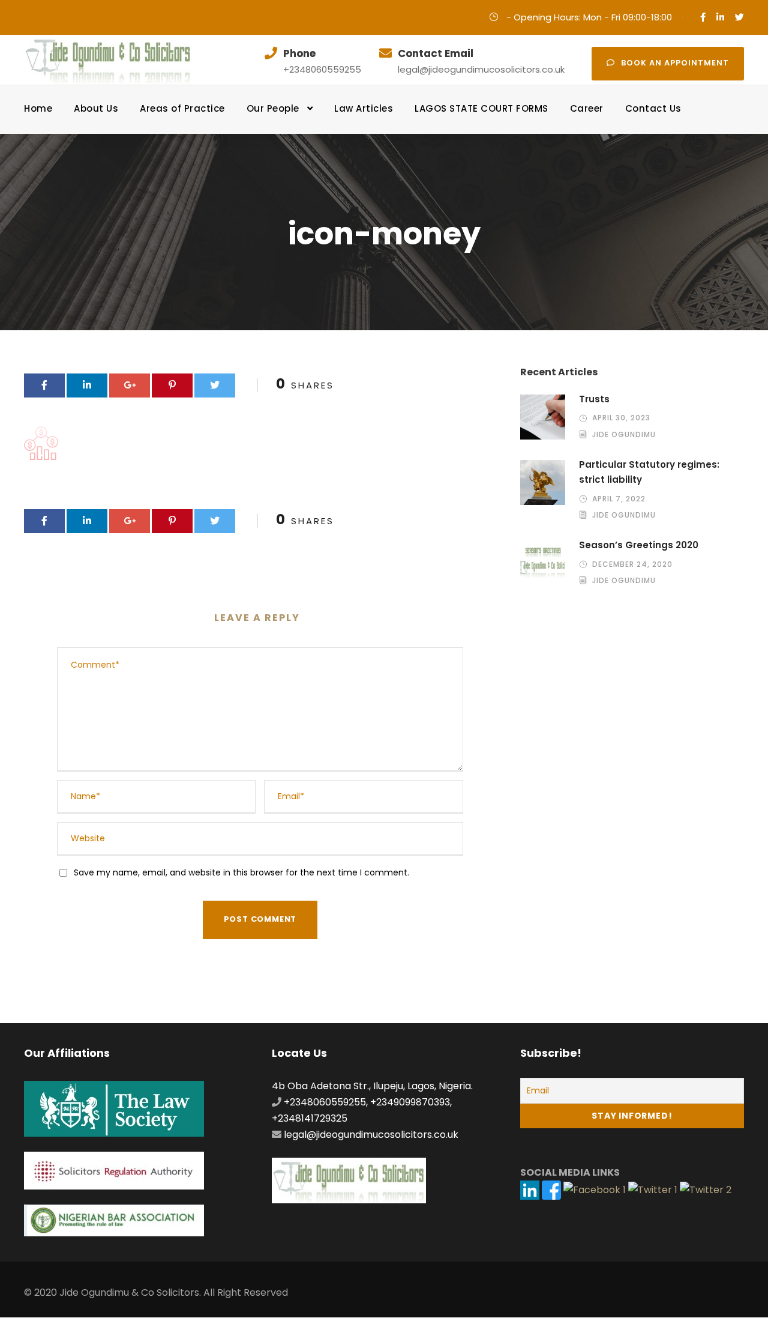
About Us (96, 108)
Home (38, 108)
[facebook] (703, 17)
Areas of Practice (182, 108)
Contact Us (653, 108)
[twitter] (739, 17)
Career (587, 108)
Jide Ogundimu (624, 434)
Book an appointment (675, 62)
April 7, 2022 (619, 499)
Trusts (594, 399)
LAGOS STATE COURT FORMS (481, 108)
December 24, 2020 (632, 564)
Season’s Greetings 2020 (638, 545)
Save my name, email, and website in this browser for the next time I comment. (241, 872)
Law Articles (363, 108)
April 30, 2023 (621, 418)
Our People (273, 108)
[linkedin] (720, 17)
